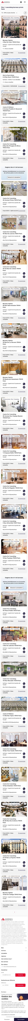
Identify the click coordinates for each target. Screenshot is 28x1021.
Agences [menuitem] (3, 956)
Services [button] (3, 950)
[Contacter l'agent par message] (24, 48)
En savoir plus (21, 52)
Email (2, 972)
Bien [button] (2, 947)
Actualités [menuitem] (4, 953)
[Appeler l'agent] (24, 45)
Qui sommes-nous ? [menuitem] (6, 959)
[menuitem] (21, 2)
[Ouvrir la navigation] (25, 2)
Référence (3, 982)
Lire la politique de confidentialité (8, 1014)
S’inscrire (20, 975)
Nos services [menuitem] (4, 961)
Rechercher (20, 985)
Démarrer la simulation (14, 177)
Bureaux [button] (3, 992)
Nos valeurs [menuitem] (4, 964)
